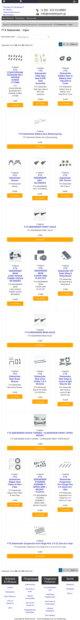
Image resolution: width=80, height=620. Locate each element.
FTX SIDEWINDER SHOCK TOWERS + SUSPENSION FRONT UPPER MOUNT (40, 434)
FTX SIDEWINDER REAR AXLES (40, 332)
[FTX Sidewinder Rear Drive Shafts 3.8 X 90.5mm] (40, 361)
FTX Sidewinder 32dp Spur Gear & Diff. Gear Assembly (40, 77)
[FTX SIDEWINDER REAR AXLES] (40, 320)
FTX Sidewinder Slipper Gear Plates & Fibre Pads (15, 482)
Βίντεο (70, 593)
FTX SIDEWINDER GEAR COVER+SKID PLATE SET (40, 273)
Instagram (70, 589)
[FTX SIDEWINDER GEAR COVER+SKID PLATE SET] (40, 255)
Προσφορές (20, 18)
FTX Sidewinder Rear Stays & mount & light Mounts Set (65, 379)
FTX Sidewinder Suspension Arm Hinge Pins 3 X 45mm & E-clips (65, 483)
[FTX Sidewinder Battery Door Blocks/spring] (40, 121)
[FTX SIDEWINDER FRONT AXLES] (40, 214)
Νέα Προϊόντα (8, 18)
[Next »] (74, 44)
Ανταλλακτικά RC (45, 24)
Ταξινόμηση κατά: (8, 37)
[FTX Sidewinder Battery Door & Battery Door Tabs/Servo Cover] (65, 58)
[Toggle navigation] (74, 1)
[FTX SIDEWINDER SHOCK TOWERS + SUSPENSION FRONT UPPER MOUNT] (40, 420)
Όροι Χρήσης (50, 615)
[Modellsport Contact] (52, 11)
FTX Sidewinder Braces (15, 178)
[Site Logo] (14, 11)
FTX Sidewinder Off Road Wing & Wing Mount (65, 272)
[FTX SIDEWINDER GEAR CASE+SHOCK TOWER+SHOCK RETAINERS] (15, 255)
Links (10, 608)
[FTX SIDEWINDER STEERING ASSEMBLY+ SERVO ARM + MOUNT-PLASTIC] (40, 464)
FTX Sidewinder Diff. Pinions (65, 178)
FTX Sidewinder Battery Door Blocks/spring (40, 134)
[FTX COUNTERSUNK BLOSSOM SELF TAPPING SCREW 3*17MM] (15, 58)
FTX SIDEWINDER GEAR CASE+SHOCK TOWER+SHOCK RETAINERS (15, 274)
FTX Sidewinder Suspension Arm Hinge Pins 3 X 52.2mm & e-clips (40, 543)
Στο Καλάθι (15, 105)
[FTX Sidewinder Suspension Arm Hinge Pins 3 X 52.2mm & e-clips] (40, 531)
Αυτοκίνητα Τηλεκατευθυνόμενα (24, 24)
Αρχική (6, 24)
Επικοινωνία (31, 18)
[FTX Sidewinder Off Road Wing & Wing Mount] (65, 255)
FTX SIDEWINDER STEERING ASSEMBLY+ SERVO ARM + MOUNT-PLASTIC (40, 484)
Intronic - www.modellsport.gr (41, 619)
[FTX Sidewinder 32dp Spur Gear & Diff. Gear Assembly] (40, 58)
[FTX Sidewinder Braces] (14, 163)
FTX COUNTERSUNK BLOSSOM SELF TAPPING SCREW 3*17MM (15, 76)
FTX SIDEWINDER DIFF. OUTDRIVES (40, 179)
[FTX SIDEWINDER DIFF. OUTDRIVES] (40, 163)
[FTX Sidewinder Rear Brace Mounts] (14, 361)
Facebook (70, 584)
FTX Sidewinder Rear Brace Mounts (15, 378)
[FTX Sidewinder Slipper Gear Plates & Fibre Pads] (14, 464)
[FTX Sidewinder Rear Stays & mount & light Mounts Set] (65, 361)
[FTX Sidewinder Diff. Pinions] (65, 163)
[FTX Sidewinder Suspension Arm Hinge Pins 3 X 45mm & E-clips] (65, 464)
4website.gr (61, 619)
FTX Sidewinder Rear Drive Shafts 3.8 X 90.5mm (40, 379)
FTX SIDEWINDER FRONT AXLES (40, 227)
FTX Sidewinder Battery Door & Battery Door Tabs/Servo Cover (65, 77)
